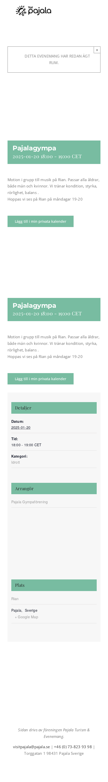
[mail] (58, 762)
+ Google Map (26, 616)
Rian (15, 598)
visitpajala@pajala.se (31, 746)
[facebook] (41, 762)
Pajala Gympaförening (29, 501)
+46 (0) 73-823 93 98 (73, 746)
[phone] (66, 762)
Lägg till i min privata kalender (40, 221)
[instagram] (49, 762)
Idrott (15, 462)
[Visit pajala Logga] (33, 6)
